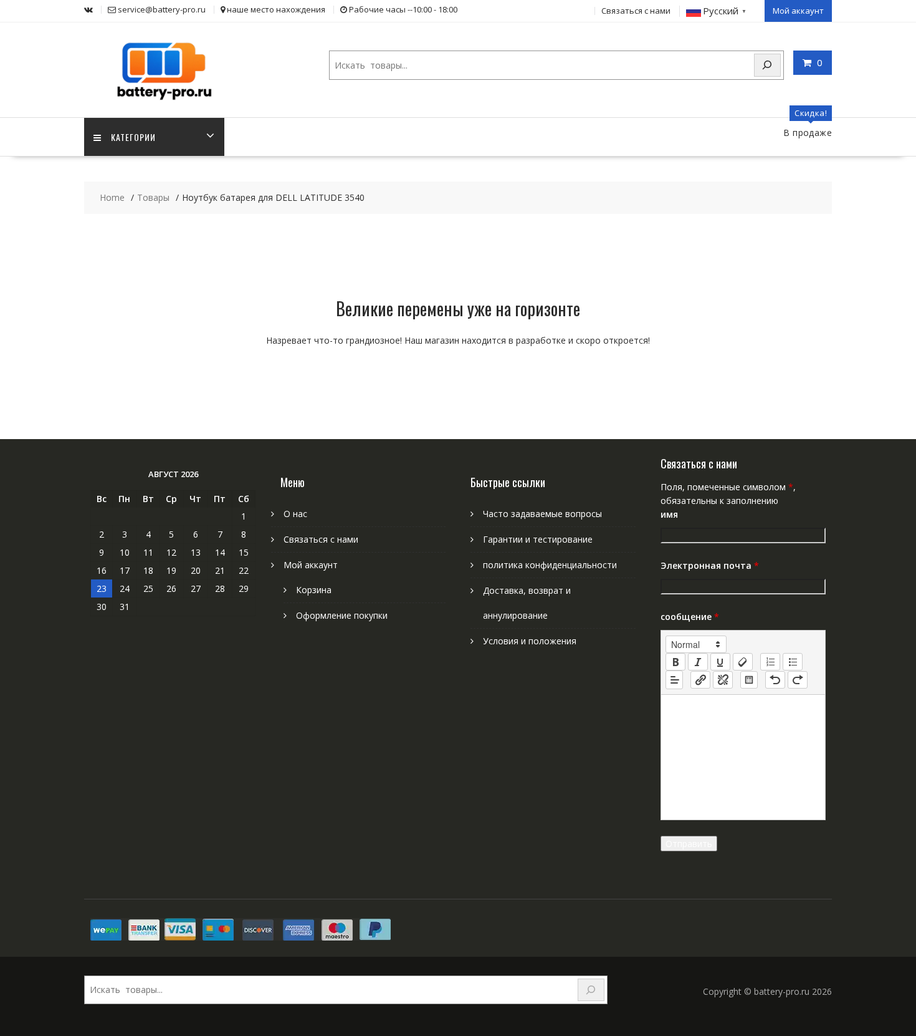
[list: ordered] (770, 661)
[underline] (720, 661)
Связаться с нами (635, 10)
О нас (295, 514)
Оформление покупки (342, 615)
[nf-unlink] (723, 680)
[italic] (698, 661)
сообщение (690, 616)
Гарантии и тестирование (538, 539)
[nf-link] (700, 680)
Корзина (314, 590)
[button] (696, 644)
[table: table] (749, 680)
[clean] (743, 661)
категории (133, 136)
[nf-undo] (775, 680)
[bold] (675, 661)
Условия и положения (529, 641)
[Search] (767, 65)
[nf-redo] (798, 680)
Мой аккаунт (798, 10)
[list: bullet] (793, 661)
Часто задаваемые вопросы (542, 514)
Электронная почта (710, 565)
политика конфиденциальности (550, 565)
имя (669, 514)
